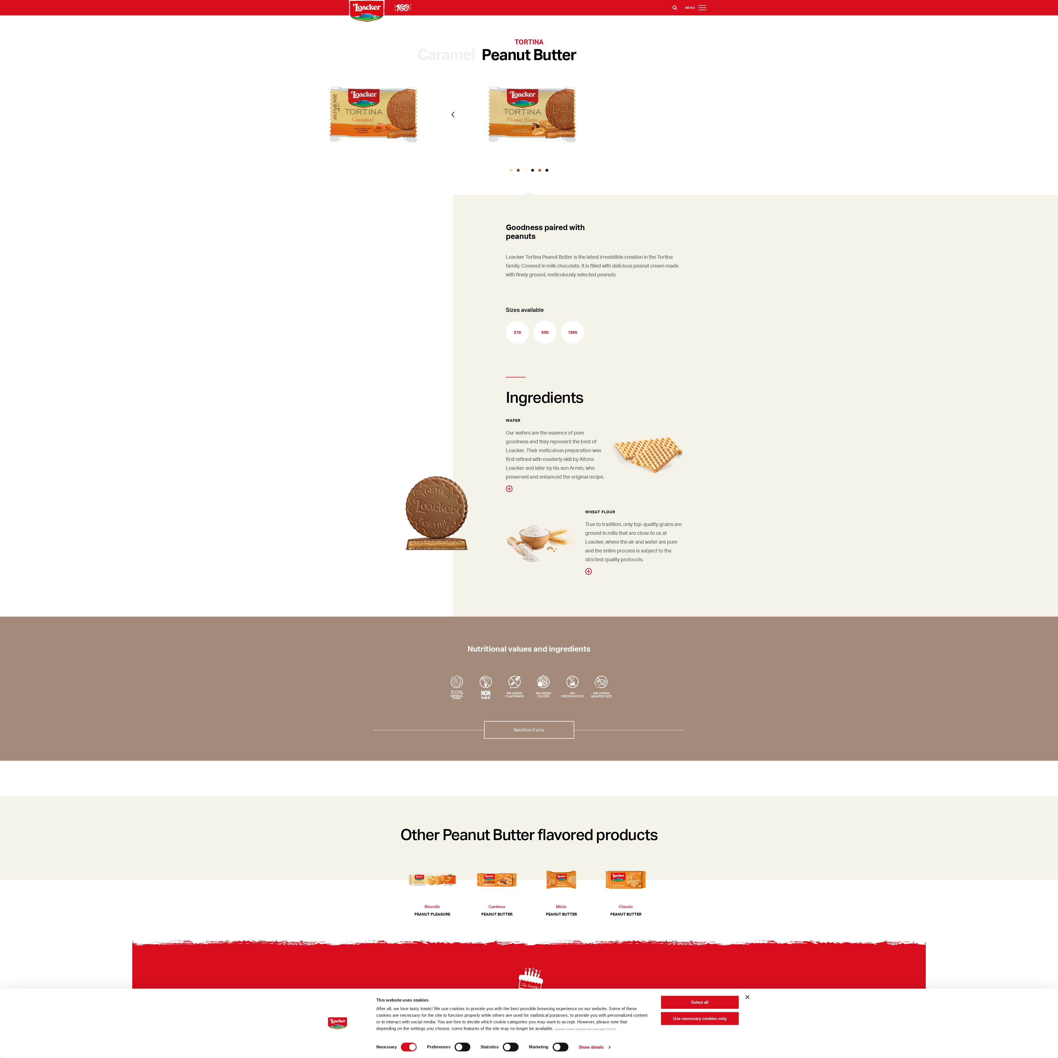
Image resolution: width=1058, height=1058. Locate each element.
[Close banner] (747, 997)
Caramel (446, 54)
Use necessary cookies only (700, 1018)
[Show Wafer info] (509, 488)
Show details (591, 1047)
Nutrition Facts (529, 730)
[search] (675, 8)
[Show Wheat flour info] (588, 571)
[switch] (462, 1047)
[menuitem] (1003, 975)
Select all (699, 1002)
